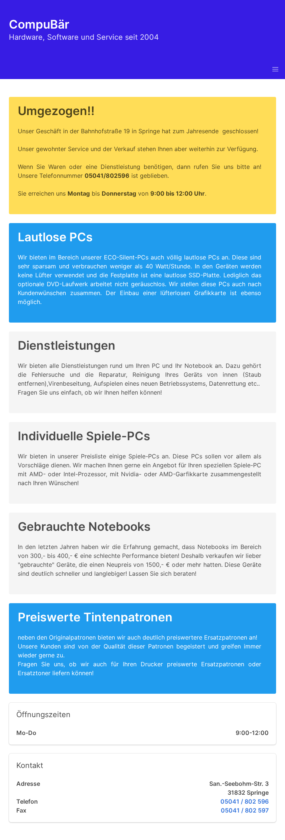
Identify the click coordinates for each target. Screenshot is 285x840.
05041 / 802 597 (245, 810)
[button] (275, 69)
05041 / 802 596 (244, 801)
